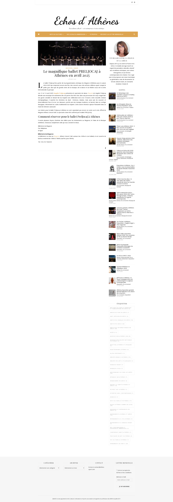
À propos (93, 34)
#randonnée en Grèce (118, 381)
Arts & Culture (56, 34)
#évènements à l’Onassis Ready (121, 423)
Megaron (56, 136)
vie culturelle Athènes (119, 439)
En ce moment (129, 98)
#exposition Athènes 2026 (120, 336)
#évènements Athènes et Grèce (121, 414)
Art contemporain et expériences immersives (119, 428)
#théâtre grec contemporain (121, 393)
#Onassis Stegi (116, 368)
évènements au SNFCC (119, 443)
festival (118, 107)
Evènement (120, 132)
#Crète (113, 332)
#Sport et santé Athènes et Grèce (120, 385)
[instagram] (134, 2)
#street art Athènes (118, 389)
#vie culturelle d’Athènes (121, 400)
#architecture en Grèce (119, 312)
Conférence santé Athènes (120, 432)
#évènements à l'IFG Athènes (121, 419)
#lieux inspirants (117, 353)
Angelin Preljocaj (60, 93)
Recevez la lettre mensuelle (111, 34)
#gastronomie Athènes (119, 349)
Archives (69, 68)
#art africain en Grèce (119, 316)
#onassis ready (116, 364)
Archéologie (128, 131)
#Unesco (114, 397)
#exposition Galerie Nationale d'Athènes (121, 340)
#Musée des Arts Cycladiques (121, 361)
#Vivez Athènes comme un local (121, 405)
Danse (76, 68)
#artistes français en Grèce (121, 320)
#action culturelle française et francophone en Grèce (120, 308)
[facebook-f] (132, 2)
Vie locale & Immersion (76, 34)
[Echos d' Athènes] (86, 18)
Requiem (90, 93)
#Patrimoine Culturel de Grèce (121, 373)
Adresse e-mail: (121, 477)
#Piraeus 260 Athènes (118, 377)
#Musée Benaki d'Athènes (120, 357)
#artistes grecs (117, 324)
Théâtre (131, 107)
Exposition (119, 173)
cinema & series (121, 98)
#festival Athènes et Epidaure (121, 345)
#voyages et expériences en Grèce (120, 410)
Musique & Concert (126, 216)
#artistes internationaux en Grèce (120, 328)
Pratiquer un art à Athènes (121, 436)
